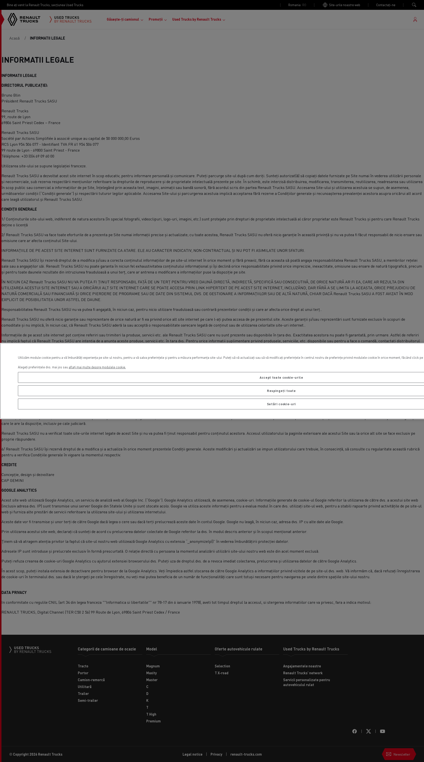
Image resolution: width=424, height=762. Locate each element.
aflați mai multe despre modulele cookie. (97, 367)
